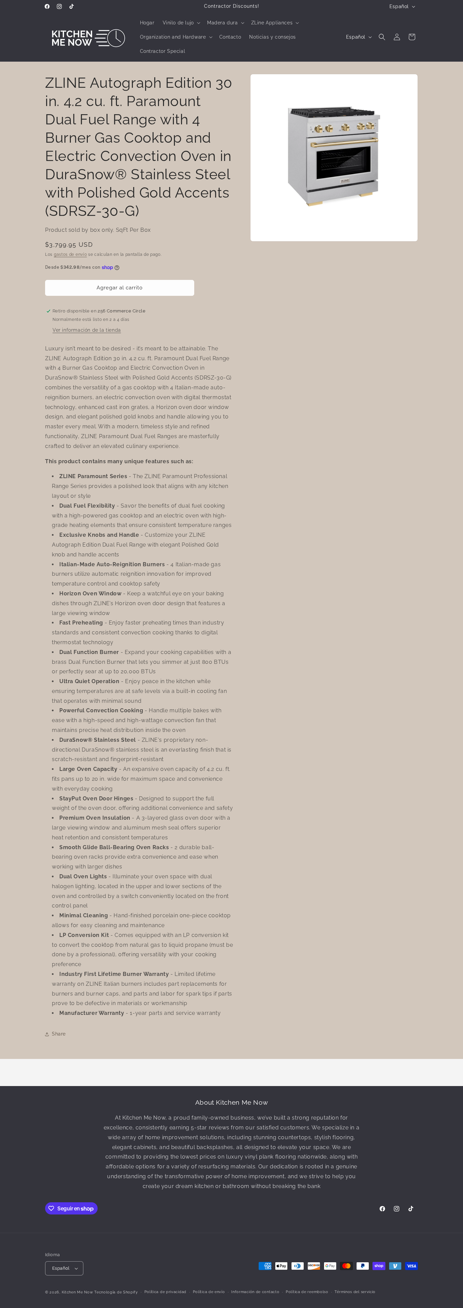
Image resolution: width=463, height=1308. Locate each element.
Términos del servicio (355, 1292)
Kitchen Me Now (77, 1292)
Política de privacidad (165, 1292)
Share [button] (59, 1034)
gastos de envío (70, 254)
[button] (181, 23)
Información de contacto (255, 1292)
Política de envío (209, 1292)
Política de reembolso (307, 1292)
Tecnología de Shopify (116, 1292)
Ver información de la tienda (87, 330)
